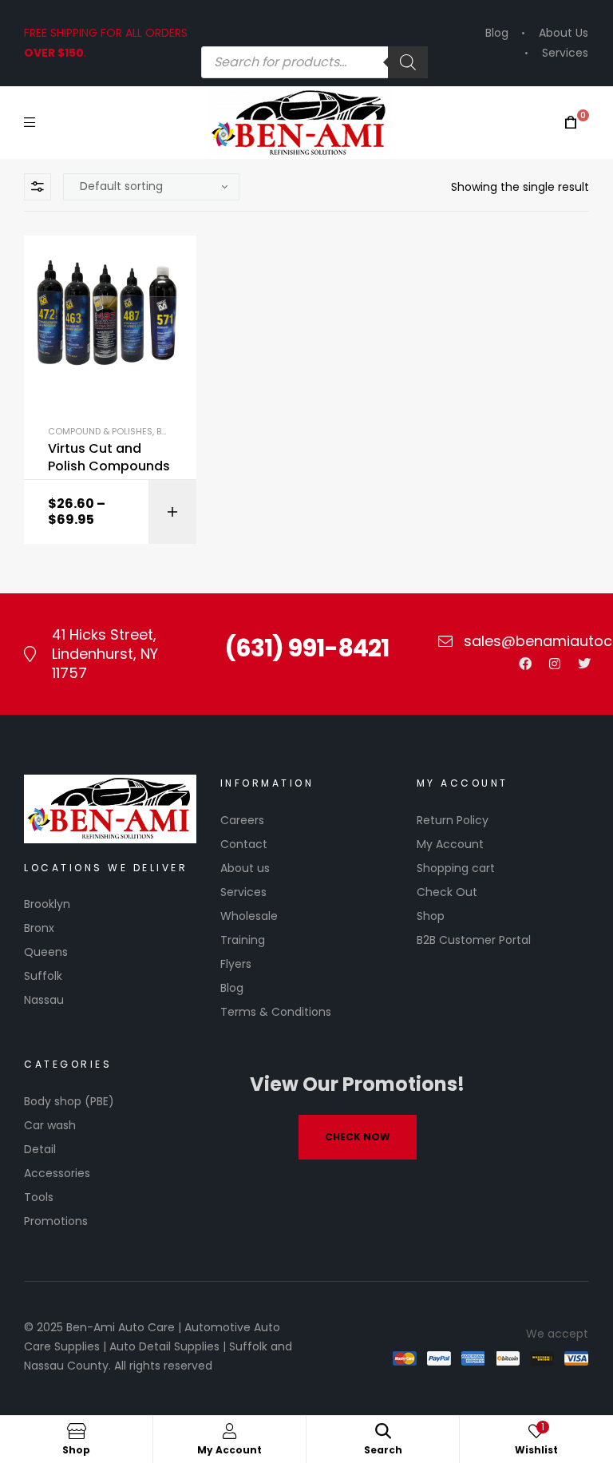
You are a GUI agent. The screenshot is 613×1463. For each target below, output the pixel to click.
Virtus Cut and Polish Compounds (109, 457)
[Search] (408, 62)
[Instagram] (555, 663)
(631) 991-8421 (306, 648)
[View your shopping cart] (570, 122)
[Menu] (29, 121)
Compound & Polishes (100, 431)
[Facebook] (525, 663)
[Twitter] (584, 663)
